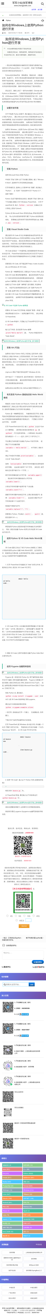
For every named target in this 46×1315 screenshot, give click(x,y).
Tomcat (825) (28, 1186)
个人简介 (14, 1310)
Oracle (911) (7, 1177)
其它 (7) (26, 1231)
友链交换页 (33, 1298)
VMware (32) (27, 1194)
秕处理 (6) (6, 1236)
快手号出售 (12, 1270)
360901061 (35, 1312)
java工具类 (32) (8, 1231)
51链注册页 (33, 1287)
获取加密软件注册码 (23, 1308)
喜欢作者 (24, 926)
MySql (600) (7, 1182)
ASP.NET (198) (28, 1198)
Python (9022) (28, 1173)
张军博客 (12, 1252)
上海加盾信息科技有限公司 (34, 1252)
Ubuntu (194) (7, 1198)
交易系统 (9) (27, 1227)
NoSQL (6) (6, 1223)
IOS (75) (26, 1202)
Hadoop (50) (27, 1207)
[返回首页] (3, 20)
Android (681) (7, 1202)
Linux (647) (6, 1194)
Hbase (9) (6, 1211)
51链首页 (12, 1287)
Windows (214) (28, 1190)
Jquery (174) (7, 1219)
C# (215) (6, 1173)
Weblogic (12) (7, 1190)
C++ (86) (26, 1169)
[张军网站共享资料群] (24, 1014)
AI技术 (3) (26, 1236)
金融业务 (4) (7, 1165)
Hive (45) (6, 1207)
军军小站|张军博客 (8, 1308)
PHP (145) (26, 1215)
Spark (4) (26, 1211)
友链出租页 (33, 1293)
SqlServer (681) (28, 1177)
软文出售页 (12, 1298)
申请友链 (39, 1244)
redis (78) (6, 1215)
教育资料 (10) (28, 1165)
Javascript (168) (28, 1219)
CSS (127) (26, 1223)
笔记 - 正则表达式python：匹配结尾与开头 (12, 939)
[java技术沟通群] (24, 1036)
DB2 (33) (26, 1182)
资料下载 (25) (7, 1227)
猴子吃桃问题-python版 (34, 938)
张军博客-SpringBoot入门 (34, 1270)
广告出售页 (12, 1293)
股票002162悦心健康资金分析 (12, 1259)
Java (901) (6, 1169)
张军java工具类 (34, 1265)
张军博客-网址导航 (12, 1265)
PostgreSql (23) (8, 1186)
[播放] (42, 20)
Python (8, 20)
